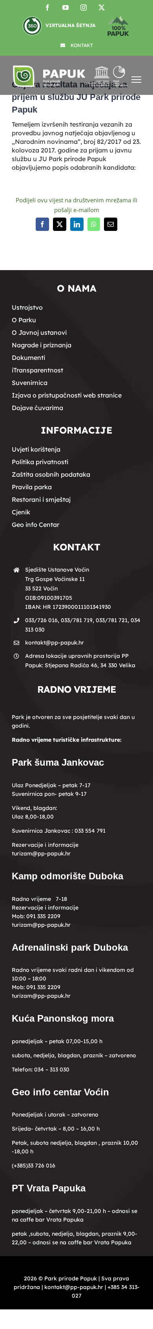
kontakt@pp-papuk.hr (54, 642)
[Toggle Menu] (136, 79)
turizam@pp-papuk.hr (41, 853)
